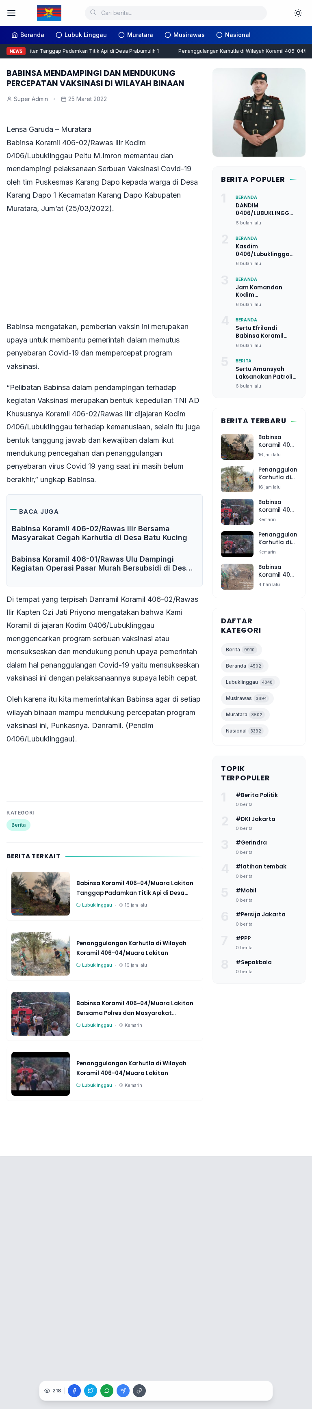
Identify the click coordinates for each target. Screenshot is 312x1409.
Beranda (243, 666)
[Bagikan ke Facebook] (74, 1390)
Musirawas (246, 698)
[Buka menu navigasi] (11, 13)
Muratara (244, 714)
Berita (18, 825)
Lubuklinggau (249, 682)
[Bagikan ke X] (90, 1390)
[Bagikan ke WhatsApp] (106, 1390)
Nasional (243, 731)
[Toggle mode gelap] (298, 13)
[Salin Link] (139, 1390)
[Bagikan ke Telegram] (123, 1390)
